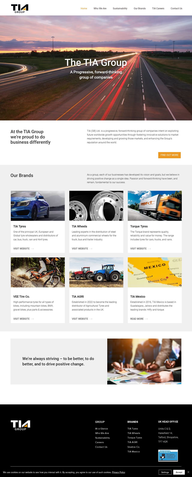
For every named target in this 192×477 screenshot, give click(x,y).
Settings (165, 472)
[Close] (188, 472)
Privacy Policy (118, 472)
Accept (179, 472)
